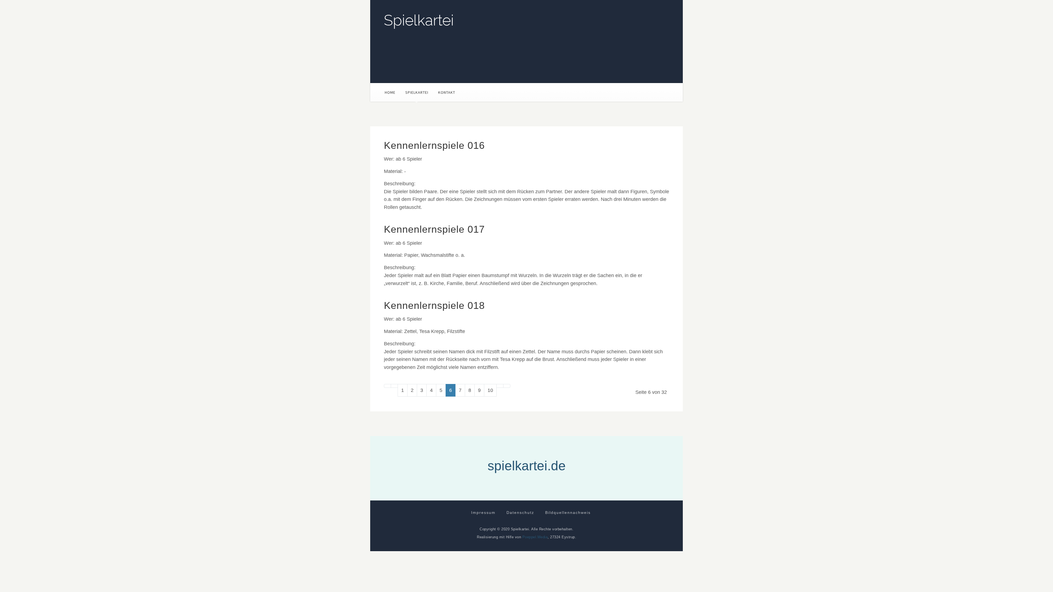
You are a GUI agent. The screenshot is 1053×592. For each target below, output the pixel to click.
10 (490, 390)
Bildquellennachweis (568, 512)
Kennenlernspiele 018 (434, 305)
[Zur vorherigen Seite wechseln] (394, 386)
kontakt (446, 92)
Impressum (483, 512)
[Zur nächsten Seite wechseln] (499, 386)
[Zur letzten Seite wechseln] (506, 386)
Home (390, 92)
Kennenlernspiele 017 (434, 229)
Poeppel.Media (535, 537)
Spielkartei (419, 20)
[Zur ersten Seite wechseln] (387, 386)
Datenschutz (520, 512)
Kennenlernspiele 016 (434, 145)
